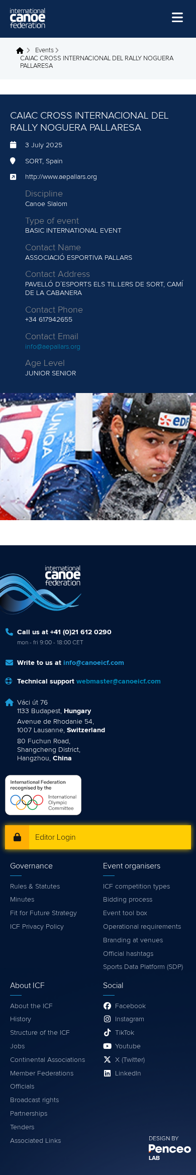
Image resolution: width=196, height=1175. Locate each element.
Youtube (128, 1046)
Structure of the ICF (40, 1032)
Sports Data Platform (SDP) (143, 966)
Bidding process (127, 899)
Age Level (45, 363)
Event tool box (125, 913)
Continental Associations (47, 1059)
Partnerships (28, 1113)
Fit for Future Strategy (43, 913)
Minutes (22, 899)
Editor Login (55, 837)
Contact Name (53, 247)
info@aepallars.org (52, 346)
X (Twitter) (130, 1059)
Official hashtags (128, 953)
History (20, 1019)
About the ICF (31, 1006)
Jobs (17, 1046)
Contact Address (57, 274)
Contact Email (51, 336)
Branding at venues (133, 940)
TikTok (124, 1032)
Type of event (52, 221)
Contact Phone (54, 310)
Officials (22, 1086)
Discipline (44, 194)
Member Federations (41, 1073)
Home (22, 51)
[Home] (27, 18)
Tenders (22, 1127)
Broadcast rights (34, 1100)
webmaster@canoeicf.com (118, 681)
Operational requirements (142, 926)
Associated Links (35, 1140)
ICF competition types (136, 886)
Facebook (130, 1006)
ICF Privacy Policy (37, 926)
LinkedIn (128, 1073)
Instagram (129, 1019)
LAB (154, 1158)
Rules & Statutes (35, 886)
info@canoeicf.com (93, 662)
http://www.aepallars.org (61, 176)
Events (44, 50)
